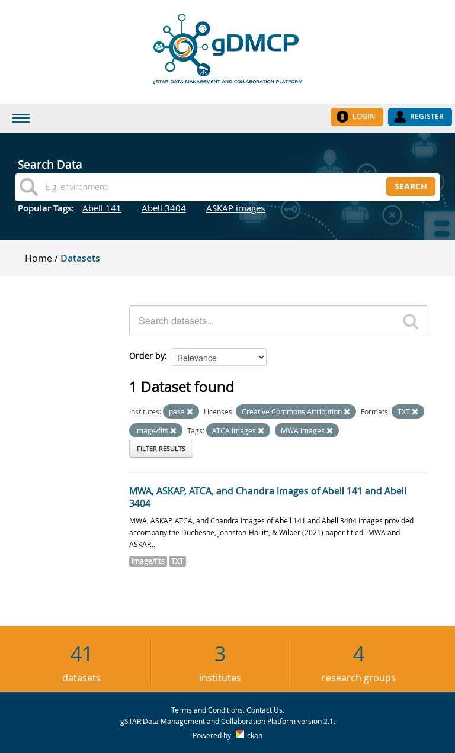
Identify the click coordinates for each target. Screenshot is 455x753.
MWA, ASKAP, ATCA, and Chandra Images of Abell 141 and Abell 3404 (267, 497)
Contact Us (264, 710)
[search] (410, 321)
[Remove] (190, 411)
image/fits (148, 560)
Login (364, 116)
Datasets (80, 258)
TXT (177, 560)
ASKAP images (235, 208)
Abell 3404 (164, 208)
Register (427, 116)
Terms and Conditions (207, 710)
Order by (147, 355)
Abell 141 (101, 208)
